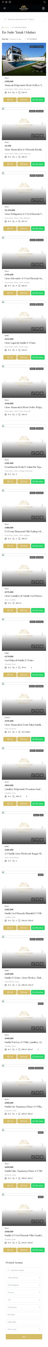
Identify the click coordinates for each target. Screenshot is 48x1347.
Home (7, 27)
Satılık (32, 46)
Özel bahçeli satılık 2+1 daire (19, 660)
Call (11, 100)
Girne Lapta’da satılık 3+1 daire (20, 343)
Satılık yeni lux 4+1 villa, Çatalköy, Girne (25, 1042)
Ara (24, 1337)
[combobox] (17, 39)
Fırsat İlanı (39, 1068)
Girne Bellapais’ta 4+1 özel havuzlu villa (25, 214)
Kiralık (32, 111)
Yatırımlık (39, 686)
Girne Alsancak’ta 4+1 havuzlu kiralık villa (26, 149)
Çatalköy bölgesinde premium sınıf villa (25, 789)
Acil (41, 815)
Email (25, 100)
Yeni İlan (40, 46)
